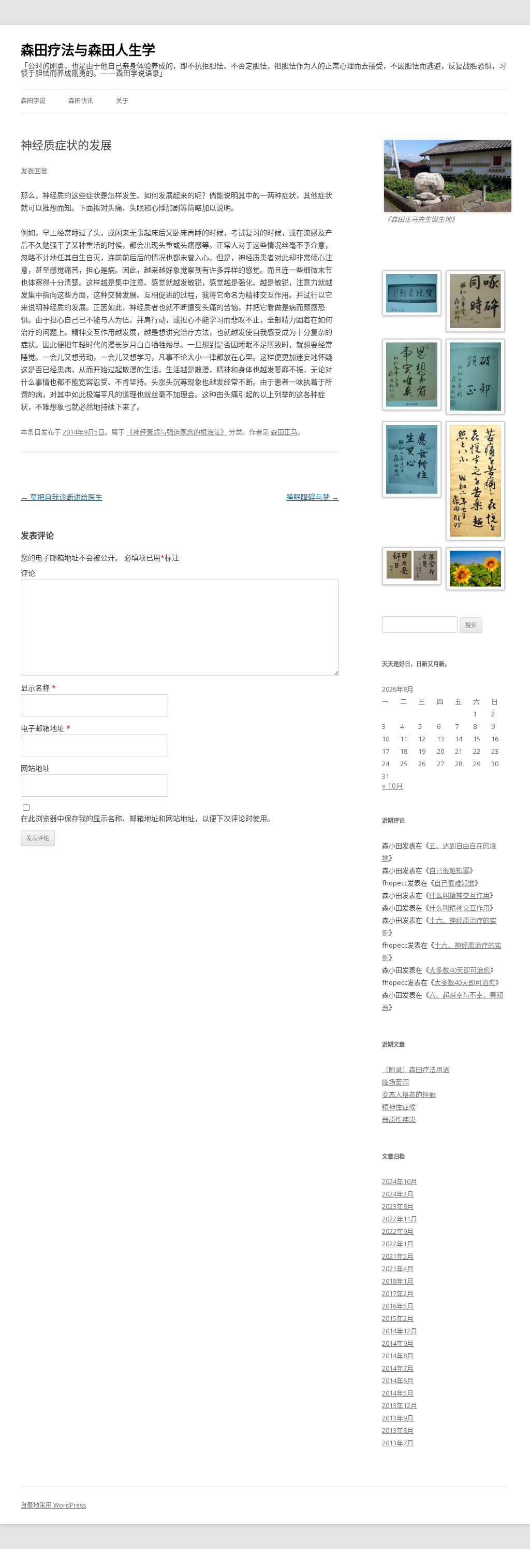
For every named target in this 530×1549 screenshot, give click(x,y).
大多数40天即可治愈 (459, 970)
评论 (28, 573)
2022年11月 (399, 1218)
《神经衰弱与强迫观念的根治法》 (176, 431)
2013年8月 (398, 1430)
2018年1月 (398, 1281)
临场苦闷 (395, 1082)
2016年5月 (398, 1306)
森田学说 (33, 100)
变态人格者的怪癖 (409, 1094)
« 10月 (392, 786)
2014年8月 (398, 1355)
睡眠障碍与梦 (312, 497)
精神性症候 (399, 1106)
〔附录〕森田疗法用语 (415, 1069)
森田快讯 (80, 100)
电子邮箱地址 (45, 728)
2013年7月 (398, 1442)
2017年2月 (398, 1293)
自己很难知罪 (449, 870)
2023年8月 (398, 1206)
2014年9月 (398, 1343)
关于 (122, 100)
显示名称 (38, 688)
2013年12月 (399, 1405)
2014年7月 (398, 1368)
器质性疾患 (399, 1119)
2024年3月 (398, 1194)
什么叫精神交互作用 (459, 895)
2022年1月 (398, 1243)
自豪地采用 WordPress (53, 1505)
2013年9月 (398, 1418)
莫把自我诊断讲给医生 (61, 497)
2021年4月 (398, 1268)
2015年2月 (398, 1318)
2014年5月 (398, 1393)
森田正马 (284, 431)
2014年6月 (398, 1380)
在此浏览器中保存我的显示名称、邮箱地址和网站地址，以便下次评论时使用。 (147, 818)
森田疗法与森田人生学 (88, 49)
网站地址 (35, 768)
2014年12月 (399, 1330)
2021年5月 (398, 1256)
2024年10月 (399, 1181)
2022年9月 (398, 1231)
